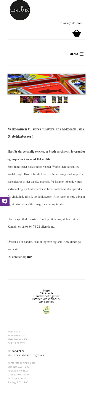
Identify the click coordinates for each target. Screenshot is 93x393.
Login (46, 290)
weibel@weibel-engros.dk (29, 355)
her (29, 256)
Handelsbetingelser (46, 296)
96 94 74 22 (18, 351)
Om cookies (46, 302)
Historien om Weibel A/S (46, 299)
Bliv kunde (46, 293)
